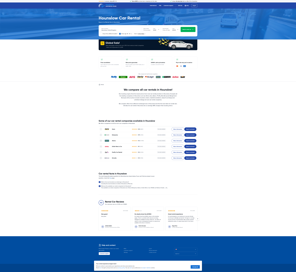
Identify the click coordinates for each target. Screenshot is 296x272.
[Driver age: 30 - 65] (120, 34)
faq (110, 178)
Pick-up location (105, 28)
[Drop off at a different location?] (101, 34)
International (153, 5)
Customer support (168, 5)
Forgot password (153, 250)
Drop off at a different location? (110, 33)
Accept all (195, 267)
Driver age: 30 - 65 (125, 33)
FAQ (160, 5)
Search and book (190, 129)
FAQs (125, 248)
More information (177, 129)
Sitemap (126, 252)
